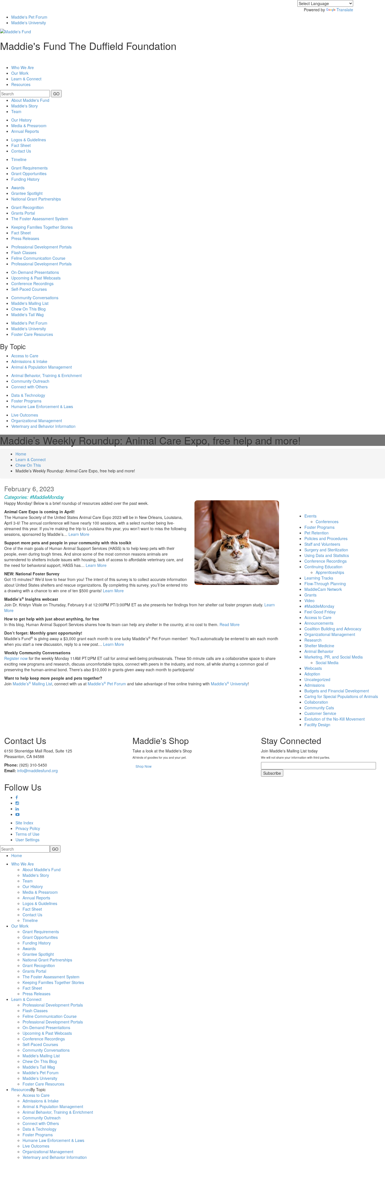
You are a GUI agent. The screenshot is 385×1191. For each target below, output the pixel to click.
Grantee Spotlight (27, 193)
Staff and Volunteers (322, 544)
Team (16, 111)
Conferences (327, 521)
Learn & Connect (31, 459)
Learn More (78, 534)
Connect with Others (29, 386)
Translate (345, 9)
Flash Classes (23, 252)
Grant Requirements (29, 168)
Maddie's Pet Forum (29, 17)
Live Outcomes (24, 415)
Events (310, 516)
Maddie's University (28, 22)
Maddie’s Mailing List (32, 683)
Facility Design (317, 724)
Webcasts (313, 668)
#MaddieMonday (47, 497)
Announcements (318, 623)
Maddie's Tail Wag (27, 314)
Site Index (24, 822)
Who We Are (22, 67)
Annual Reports (25, 131)
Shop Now (144, 766)
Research (313, 640)
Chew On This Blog (28, 309)
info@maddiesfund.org (37, 770)
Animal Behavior (318, 651)
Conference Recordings (32, 283)
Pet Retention (316, 533)
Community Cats (319, 707)
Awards (18, 187)
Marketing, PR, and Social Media (333, 657)
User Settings (27, 839)
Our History (21, 120)
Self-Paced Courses (29, 289)
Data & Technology (28, 395)
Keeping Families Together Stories (42, 227)
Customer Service (320, 713)
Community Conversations (34, 297)
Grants (310, 595)
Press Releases (25, 238)
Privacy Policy (28, 828)
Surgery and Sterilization (326, 549)
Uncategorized (317, 679)
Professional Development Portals (41, 247)
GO (56, 93)
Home (21, 454)
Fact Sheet (21, 145)
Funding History (25, 179)
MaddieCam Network (323, 589)
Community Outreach (30, 381)
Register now (16, 658)
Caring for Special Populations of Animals (341, 696)
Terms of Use (27, 834)
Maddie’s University (229, 683)
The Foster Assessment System (39, 218)
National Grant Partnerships (36, 199)
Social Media (327, 662)
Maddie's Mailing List (29, 303)
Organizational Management (36, 420)
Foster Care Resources (32, 334)
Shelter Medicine (319, 645)
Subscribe (272, 773)
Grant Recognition (27, 207)
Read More (230, 624)
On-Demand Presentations (35, 272)
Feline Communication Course (38, 258)
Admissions (314, 685)
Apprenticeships (330, 572)
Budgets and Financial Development (336, 691)
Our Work (19, 926)
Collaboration (316, 702)
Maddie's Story (24, 106)
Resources (20, 84)
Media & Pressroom (29, 125)
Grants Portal (23, 213)
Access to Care (24, 355)
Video (309, 600)
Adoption (312, 674)
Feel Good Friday (320, 612)
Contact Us (21, 151)
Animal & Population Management (41, 367)
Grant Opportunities (29, 173)
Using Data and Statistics (326, 555)
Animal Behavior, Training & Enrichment (46, 375)
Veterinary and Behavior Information (43, 426)
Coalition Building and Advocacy (332, 628)
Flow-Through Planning (325, 583)
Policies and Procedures (326, 538)
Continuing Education (323, 566)
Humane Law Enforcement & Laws (42, 406)
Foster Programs (26, 401)
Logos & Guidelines (28, 139)
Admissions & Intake (29, 361)
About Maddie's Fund (30, 100)
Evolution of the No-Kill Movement (334, 719)
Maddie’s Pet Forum (107, 683)
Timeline (18, 159)
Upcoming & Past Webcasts (36, 278)
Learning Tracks (318, 578)
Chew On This (28, 465)
